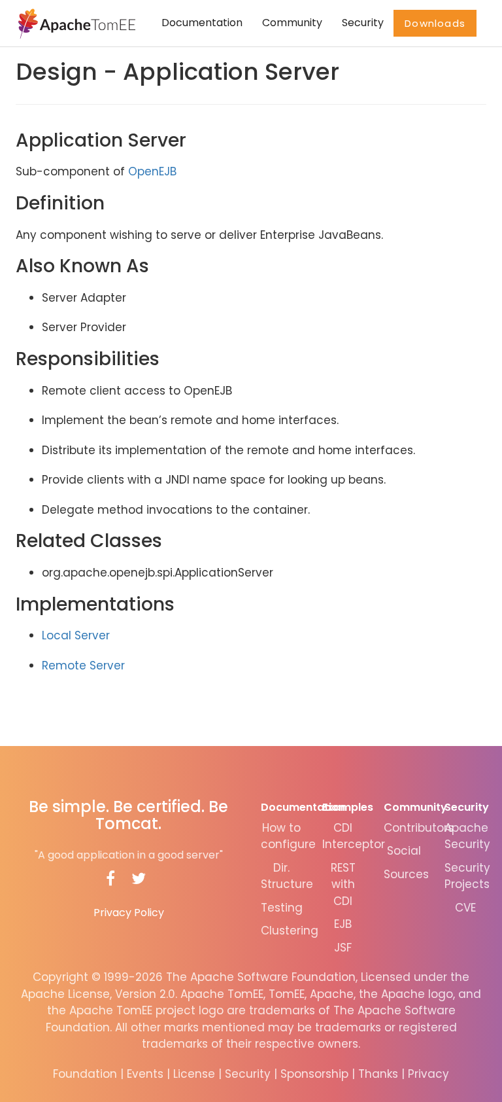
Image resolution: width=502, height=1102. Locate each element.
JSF (343, 947)
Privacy (428, 1074)
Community (292, 22)
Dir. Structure (287, 876)
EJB (343, 924)
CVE (465, 907)
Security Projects (467, 876)
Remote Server (83, 665)
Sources (406, 874)
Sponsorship (314, 1074)
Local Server (76, 635)
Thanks (378, 1074)
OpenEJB (152, 171)
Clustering (289, 930)
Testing (282, 907)
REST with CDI (343, 884)
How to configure (288, 836)
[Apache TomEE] (75, 23)
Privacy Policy (128, 912)
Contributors (419, 828)
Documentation (202, 22)
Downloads (435, 23)
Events (145, 1074)
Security (363, 22)
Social (404, 851)
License (194, 1074)
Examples (347, 807)
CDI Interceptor (353, 836)
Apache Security (467, 836)
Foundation (85, 1074)
